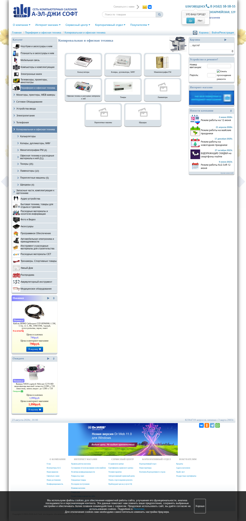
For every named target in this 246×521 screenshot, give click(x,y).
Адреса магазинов (209, 17)
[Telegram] (212, 425)
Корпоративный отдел (109, 24)
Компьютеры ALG (54, 468)
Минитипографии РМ (162, 72)
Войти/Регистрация (223, 32)
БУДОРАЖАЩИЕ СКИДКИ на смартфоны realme (216, 155)
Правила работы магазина (81, 464)
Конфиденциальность (55, 484)
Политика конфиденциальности (83, 472)
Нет (200, 20)
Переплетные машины (103, 122)
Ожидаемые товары (78, 480)
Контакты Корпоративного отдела (152, 472)
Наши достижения (54, 480)
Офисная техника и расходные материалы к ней (83, 97)
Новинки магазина (78, 488)
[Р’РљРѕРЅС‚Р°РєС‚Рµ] (201, 425)
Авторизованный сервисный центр (121, 476)
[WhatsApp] (217, 425)
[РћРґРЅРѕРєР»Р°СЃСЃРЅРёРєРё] (206, 425)
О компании (21, 24)
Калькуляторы (83, 72)
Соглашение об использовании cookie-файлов (88, 468)
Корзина (204, 32)
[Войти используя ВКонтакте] (195, 32)
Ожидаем (18, 358)
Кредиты (179, 464)
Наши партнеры (145, 468)
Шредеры (143, 122)
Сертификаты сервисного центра (120, 468)
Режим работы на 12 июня (216, 120)
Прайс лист (180, 472)
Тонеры (123, 97)
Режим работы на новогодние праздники (214, 143)
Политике (138, 509)
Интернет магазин (47, 24)
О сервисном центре (116, 464)
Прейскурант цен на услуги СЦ (120, 484)
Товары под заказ (77, 476)
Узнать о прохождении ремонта (120, 480)
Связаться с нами (53, 476)
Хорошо (199, 506)
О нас (49, 464)
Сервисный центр (77, 24)
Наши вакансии (52, 472)
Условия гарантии (115, 472)
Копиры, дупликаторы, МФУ (123, 72)
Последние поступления (80, 484)
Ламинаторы (163, 97)
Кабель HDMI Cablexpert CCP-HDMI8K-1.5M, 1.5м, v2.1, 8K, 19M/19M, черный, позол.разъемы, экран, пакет (34, 325)
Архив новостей (226, 173)
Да (190, 20)
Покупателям (139, 24)
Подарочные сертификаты (186, 476)
